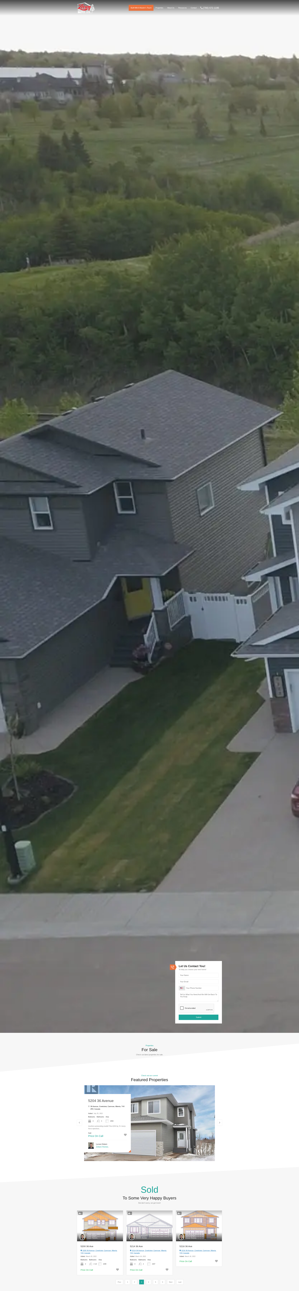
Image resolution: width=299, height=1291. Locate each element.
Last (179, 1282)
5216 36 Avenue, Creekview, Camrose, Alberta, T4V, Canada (198, 1252)
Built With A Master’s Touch (141, 8)
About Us (170, 8)
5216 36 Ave (186, 1246)
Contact (194, 8)
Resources (182, 8)
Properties (159, 8)
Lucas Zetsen (101, 1144)
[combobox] (182, 988)
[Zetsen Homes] (86, 12)
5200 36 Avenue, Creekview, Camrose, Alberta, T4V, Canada (99, 1252)
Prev (119, 1282)
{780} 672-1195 (211, 8)
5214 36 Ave (136, 1246)
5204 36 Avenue (101, 1101)
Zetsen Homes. (102, 1147)
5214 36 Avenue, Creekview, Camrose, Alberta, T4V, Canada (148, 1252)
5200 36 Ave (87, 1246)
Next (170, 1282)
